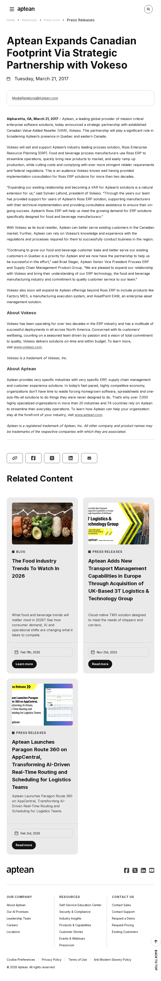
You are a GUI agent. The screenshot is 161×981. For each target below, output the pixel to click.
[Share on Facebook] (33, 458)
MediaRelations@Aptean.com (35, 98)
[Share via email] (89, 458)
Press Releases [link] (81, 20)
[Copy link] (15, 458)
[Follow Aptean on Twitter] (135, 871)
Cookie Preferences (21, 959)
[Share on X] (52, 458)
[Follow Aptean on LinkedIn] (143, 871)
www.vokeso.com (28, 347)
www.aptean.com (88, 415)
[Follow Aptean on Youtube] (151, 871)
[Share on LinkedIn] (70, 458)
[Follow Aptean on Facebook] (126, 871)
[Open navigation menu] (12, 9)
